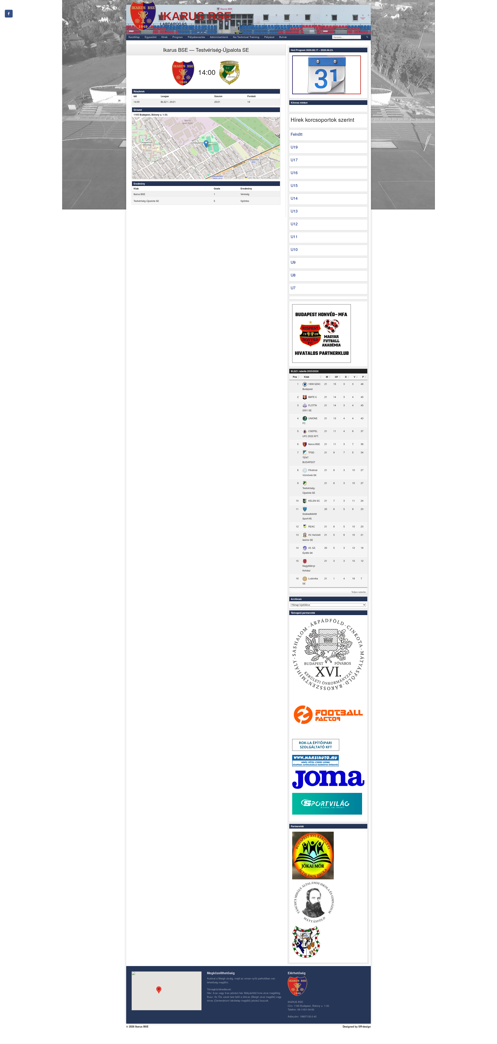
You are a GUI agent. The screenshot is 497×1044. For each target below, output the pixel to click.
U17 (294, 159)
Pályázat (269, 37)
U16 (294, 172)
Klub (306, 377)
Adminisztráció (219, 37)
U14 (294, 198)
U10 (294, 249)
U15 (294, 185)
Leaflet (249, 178)
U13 (294, 211)
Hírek (164, 37)
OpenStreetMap (266, 178)
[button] (206, 144)
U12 (294, 223)
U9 (293, 262)
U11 (294, 236)
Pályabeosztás (196, 37)
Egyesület (150, 37)
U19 (294, 147)
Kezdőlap (134, 37)
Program (177, 37)
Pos (295, 377)
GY (336, 377)
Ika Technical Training (246, 37)
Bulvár (283, 37)
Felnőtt (296, 134)
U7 (293, 287)
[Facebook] (9, 13)
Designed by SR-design (357, 1026)
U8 (293, 275)
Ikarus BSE (196, 16)
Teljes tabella (358, 592)
